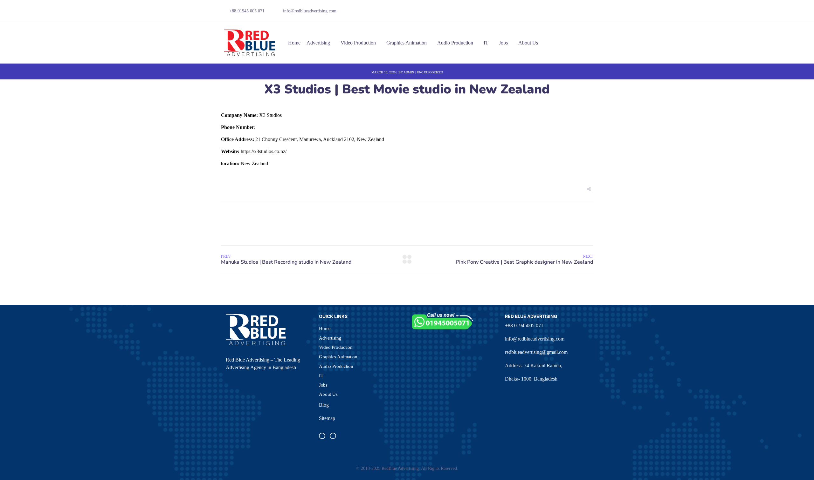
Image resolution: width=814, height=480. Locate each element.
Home (294, 42)
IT (486, 42)
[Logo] (250, 43)
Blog (324, 405)
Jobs (503, 42)
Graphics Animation (406, 42)
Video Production (358, 42)
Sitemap (327, 418)
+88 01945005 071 (524, 325)
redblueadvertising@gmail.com (536, 352)
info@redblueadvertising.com (534, 338)
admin (409, 72)
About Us (528, 42)
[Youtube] (579, 13)
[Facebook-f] (557, 13)
